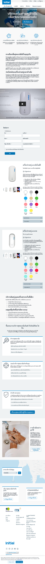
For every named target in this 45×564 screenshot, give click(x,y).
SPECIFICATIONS (27, 284)
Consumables (26, 221)
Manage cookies (11, 561)
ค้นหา (31, 1)
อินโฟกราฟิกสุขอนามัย (30, 524)
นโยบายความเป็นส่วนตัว (31, 533)
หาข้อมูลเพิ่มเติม (8, 499)
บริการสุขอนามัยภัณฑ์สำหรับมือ (23, 9)
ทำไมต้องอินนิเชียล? (33, 490)
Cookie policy (19, 559)
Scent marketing (29, 520)
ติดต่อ (35, 1)
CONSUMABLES (27, 287)
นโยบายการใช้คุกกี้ (29, 531)
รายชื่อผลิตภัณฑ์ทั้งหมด (30, 518)
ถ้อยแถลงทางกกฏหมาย (20, 524)
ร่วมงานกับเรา (29, 528)
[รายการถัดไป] (21, 189)
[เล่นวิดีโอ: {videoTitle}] (22, 104)
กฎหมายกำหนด (9, 554)
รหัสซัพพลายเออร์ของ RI (31, 537)
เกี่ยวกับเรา (18, 522)
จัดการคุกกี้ (28, 538)
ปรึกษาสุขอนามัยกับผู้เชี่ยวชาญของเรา (22, 412)
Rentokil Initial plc (12, 552)
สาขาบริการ (25, 1)
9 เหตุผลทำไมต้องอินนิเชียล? (30, 516)
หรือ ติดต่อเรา (27, 22)
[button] (22, 27)
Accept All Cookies (19, 561)
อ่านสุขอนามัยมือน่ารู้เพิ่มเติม (36, 449)
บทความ (17, 520)
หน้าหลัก (4, 9)
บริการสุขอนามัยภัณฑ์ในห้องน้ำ (31, 522)
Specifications (26, 218)
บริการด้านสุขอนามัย (11, 9)
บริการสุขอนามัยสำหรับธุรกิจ (10, 489)
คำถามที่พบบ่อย (29, 530)
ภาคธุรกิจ (18, 519)
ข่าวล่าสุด (28, 526)
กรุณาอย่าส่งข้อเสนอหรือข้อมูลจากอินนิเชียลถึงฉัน (15, 149)
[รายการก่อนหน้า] (3, 189)
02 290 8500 (16, 22)
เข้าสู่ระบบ (41, 1)
